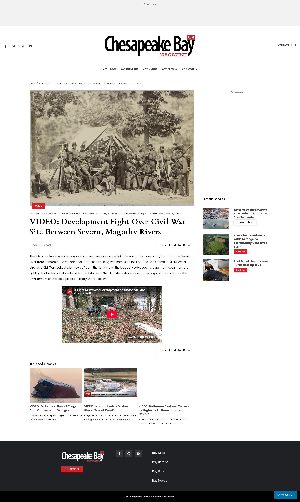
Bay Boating (129, 69)
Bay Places (169, 69)
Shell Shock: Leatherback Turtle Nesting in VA (251, 263)
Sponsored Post (246, 222)
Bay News (109, 69)
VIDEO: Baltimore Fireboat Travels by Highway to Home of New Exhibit (164, 410)
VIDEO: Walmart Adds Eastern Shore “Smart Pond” (106, 408)
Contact (283, 44)
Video (38, 206)
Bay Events (189, 69)
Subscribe (72, 469)
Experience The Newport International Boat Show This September (251, 213)
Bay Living (150, 69)
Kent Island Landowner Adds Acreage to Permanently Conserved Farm (250, 241)
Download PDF (285, 494)
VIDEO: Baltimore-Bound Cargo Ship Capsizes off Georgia (53, 408)
